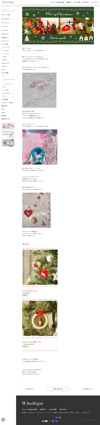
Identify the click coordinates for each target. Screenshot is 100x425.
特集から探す (5, 106)
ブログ (28, 5)
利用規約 (71, 412)
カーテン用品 (5, 44)
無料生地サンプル (6, 119)
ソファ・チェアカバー (7, 84)
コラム (3, 112)
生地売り (5, 57)
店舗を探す (43, 409)
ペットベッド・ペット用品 (7, 102)
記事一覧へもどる (58, 389)
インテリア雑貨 (5, 73)
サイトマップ (49, 412)
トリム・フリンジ (6, 53)
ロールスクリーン (5, 63)
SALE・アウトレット (6, 19)
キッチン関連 (5, 90)
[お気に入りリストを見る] (95, 2)
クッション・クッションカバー (8, 80)
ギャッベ (3, 69)
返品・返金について (86, 412)
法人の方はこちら (31, 412)
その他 (4, 96)
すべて (4, 76)
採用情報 (24, 412)
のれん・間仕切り (6, 93)
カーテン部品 (6, 50)
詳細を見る (25, 295)
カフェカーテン (5, 34)
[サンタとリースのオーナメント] (41, 335)
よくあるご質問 (52, 409)
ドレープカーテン (5, 22)
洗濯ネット (5, 60)
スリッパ (4, 87)
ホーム (23, 5)
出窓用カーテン (5, 37)
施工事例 (4, 115)
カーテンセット (5, 30)
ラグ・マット (4, 66)
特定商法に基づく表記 (63, 412)
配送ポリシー (78, 412)
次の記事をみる (87, 389)
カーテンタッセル (6, 47)
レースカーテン (5, 26)
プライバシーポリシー (41, 412)
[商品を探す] (13, 10)
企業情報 (55, 412)
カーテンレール (5, 41)
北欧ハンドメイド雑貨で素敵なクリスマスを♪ (42, 5)
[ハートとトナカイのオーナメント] (41, 284)
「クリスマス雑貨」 (26, 361)
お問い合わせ (62, 409)
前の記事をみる (29, 389)
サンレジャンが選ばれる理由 (29, 409)
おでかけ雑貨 (5, 99)
